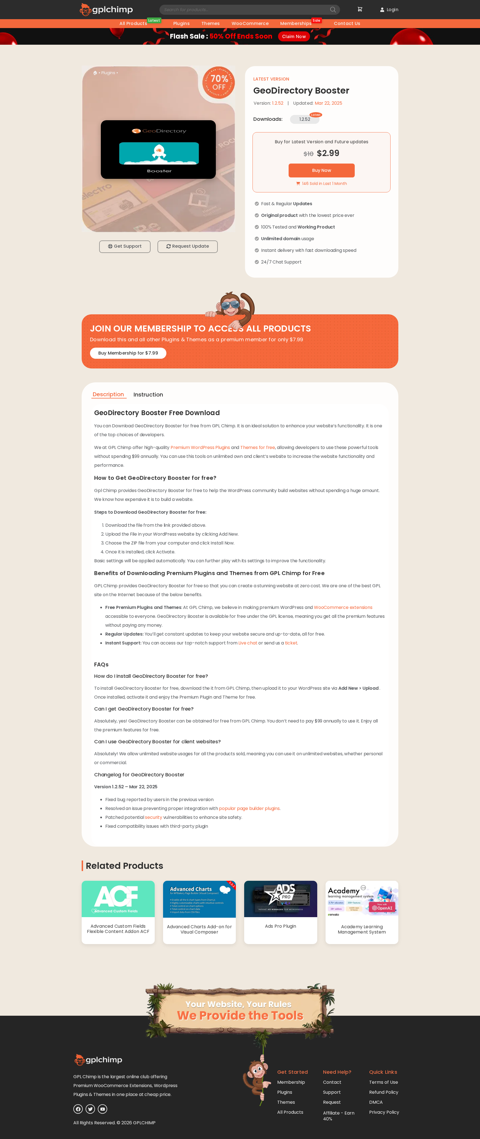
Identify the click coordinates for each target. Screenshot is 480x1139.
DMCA (376, 1102)
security (153, 817)
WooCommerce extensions (343, 607)
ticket (291, 643)
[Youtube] (102, 1109)
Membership (291, 1082)
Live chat (247, 643)
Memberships (300, 23)
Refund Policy (383, 1092)
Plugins (181, 23)
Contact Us (347, 23)
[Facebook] (78, 1109)
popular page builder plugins (249, 808)
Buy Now (321, 170)
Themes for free (257, 447)
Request (332, 1102)
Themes (210, 23)
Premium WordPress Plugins (200, 447)
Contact (332, 1082)
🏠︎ (95, 73)
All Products (139, 23)
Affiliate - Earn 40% (338, 1116)
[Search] (333, 10)
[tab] (109, 395)
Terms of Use (383, 1082)
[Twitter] (90, 1109)
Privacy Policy (384, 1112)
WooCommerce (250, 23)
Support (332, 1092)
